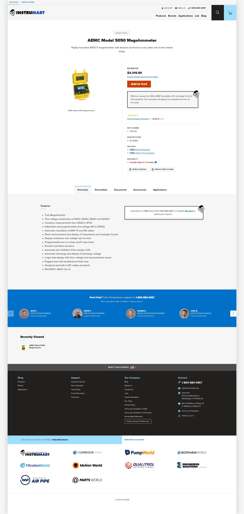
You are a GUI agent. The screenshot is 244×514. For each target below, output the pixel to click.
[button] (180, 8)
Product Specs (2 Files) (163, 169)
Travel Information (132, 397)
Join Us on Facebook (190, 411)
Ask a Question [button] (77, 386)
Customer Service (78, 382)
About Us (128, 386)
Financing (75, 397)
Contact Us (129, 389)
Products (161, 15)
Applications (185, 15)
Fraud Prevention (78, 393)
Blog (203, 15)
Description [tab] (101, 189)
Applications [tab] (160, 189)
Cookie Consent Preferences (138, 421)
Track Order (76, 389)
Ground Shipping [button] (140, 149)
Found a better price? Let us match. (142, 77)
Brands (172, 15)
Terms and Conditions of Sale (136, 409)
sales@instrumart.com (190, 388)
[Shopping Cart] (230, 12)
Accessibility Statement (134, 416)
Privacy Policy (130, 405)
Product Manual (139, 169)
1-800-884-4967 (145, 297)
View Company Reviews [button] (144, 119)
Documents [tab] (120, 189)
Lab (197, 15)
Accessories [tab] (139, 189)
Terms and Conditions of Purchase (138, 413)
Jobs (126, 393)
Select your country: (122, 367)
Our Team (128, 401)
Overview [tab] (82, 189)
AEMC (135, 140)
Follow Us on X (188, 416)
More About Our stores (134, 440)
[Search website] (217, 12)
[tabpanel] (122, 241)
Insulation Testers (121, 33)
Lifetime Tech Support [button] (142, 153)
